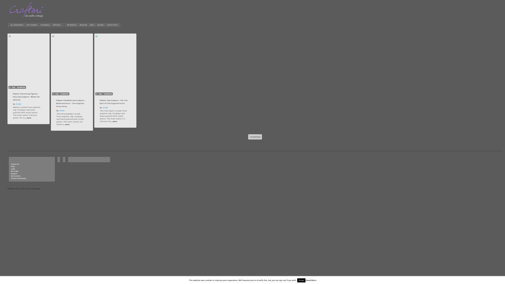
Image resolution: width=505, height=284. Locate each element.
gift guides (32, 25)
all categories (17, 25)
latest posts (112, 25)
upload (100, 25)
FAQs (92, 25)
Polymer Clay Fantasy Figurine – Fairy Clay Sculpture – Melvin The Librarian (26, 97)
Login (13, 169)
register (83, 25)
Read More (311, 280)
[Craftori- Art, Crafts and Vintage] (27, 20)
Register (14, 174)
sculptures (21, 87)
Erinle (18, 104)
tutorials (45, 25)
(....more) (27, 118)
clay (13, 87)
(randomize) (255, 137)
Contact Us (15, 164)
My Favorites (16, 176)
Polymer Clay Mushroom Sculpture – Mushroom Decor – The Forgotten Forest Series (71, 103)
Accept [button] (301, 280)
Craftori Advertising (18, 178)
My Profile (72, 25)
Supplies (57, 25)
